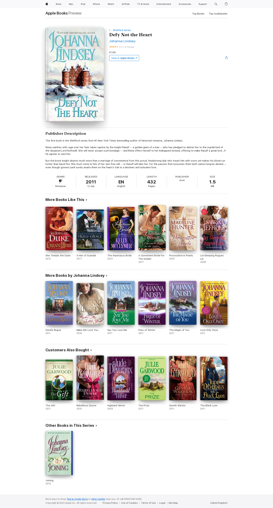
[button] (216, 4)
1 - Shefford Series (120, 30)
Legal (162, 503)
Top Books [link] (198, 13)
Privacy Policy (110, 503)
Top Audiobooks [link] (218, 13)
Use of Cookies (129, 503)
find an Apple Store (77, 499)
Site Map (173, 503)
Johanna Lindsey (122, 41)
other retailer (98, 499)
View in (122, 58)
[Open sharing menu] (226, 58)
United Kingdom (219, 503)
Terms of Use (148, 503)
